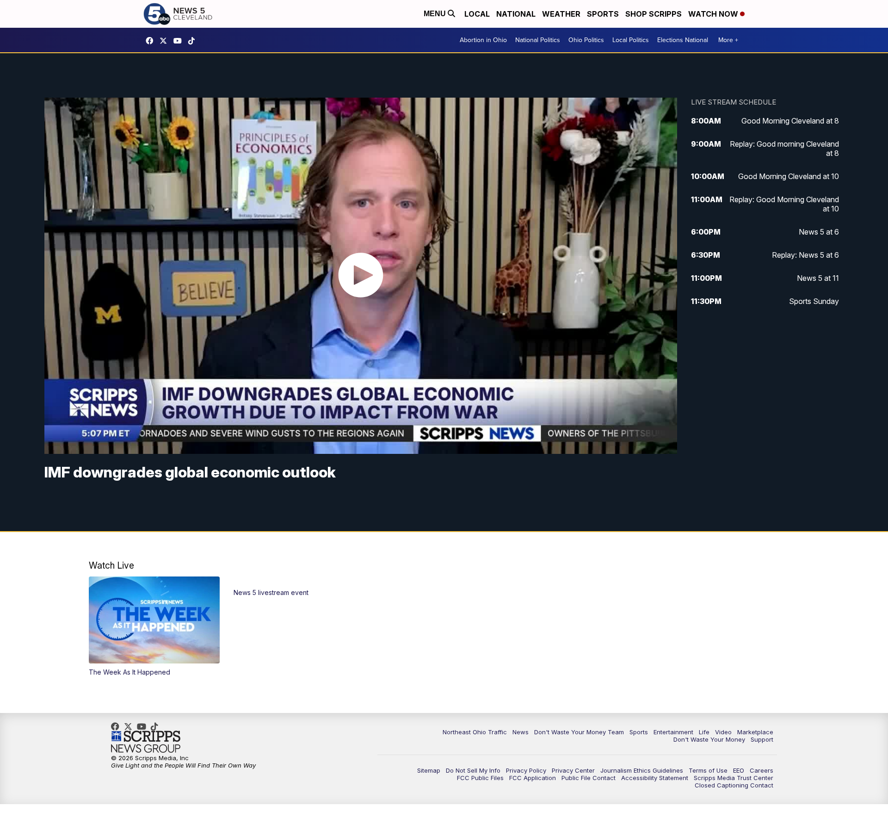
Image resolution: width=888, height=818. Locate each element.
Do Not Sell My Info (473, 770)
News (520, 732)
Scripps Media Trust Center (733, 777)
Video (723, 732)
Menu (436, 14)
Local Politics (630, 40)
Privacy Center (573, 770)
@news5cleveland (193, 40)
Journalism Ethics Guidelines (641, 770)
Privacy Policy (526, 770)
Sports (603, 14)
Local (477, 14)
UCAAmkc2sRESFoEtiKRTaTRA (179, 40)
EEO (738, 770)
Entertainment (673, 732)
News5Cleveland (152, 40)
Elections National (682, 40)
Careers (761, 770)
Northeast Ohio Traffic (475, 732)
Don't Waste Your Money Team (579, 732)
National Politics (537, 40)
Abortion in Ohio (483, 40)
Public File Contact (588, 777)
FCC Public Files (480, 777)
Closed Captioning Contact (734, 785)
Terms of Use (708, 770)
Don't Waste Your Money (709, 739)
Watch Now (714, 14)
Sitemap (428, 770)
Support (762, 739)
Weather (561, 14)
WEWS (166, 40)
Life (704, 732)
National (516, 14)
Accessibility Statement (654, 777)
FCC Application (532, 777)
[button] (154, 626)
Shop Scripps (653, 14)
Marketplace (755, 732)
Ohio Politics (586, 40)
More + (728, 40)
